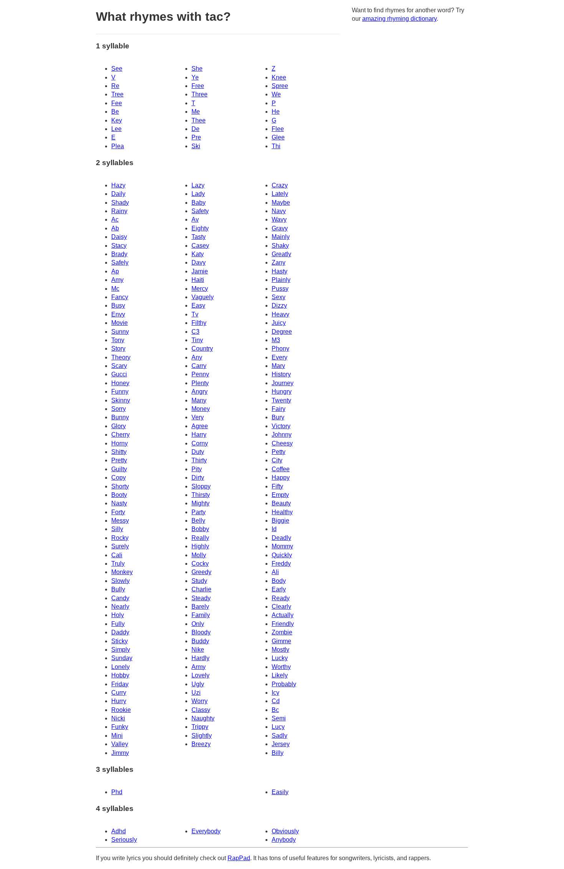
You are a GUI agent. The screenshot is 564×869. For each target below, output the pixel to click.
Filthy (198, 322)
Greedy (201, 572)
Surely (120, 546)
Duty (197, 452)
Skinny (120, 400)
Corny (199, 443)
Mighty (200, 503)
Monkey (122, 572)
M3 (276, 340)
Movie (119, 322)
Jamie (199, 271)
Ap (115, 271)
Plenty (200, 383)
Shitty (119, 452)
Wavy (279, 219)
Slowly (120, 581)
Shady (120, 202)
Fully (118, 624)
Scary (119, 365)
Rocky (120, 538)
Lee (116, 129)
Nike (197, 649)
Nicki (118, 718)
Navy (279, 211)
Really (200, 538)
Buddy (200, 641)
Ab (115, 228)
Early (279, 589)
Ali (275, 572)
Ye (195, 77)
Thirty (199, 460)
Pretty (119, 460)
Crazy (280, 185)
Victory (281, 426)
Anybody (284, 839)
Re (115, 86)
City (277, 460)
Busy (118, 305)
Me (195, 111)
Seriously (124, 839)
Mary (278, 365)
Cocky (200, 563)
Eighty (200, 228)
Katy (197, 254)
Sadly (279, 735)
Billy (278, 753)
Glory (118, 426)
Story (118, 348)
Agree (199, 426)
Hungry (282, 391)
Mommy (282, 546)
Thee (198, 120)
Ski (195, 146)
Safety (200, 211)
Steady (201, 598)
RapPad (239, 858)
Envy (118, 314)
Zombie (282, 632)
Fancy (119, 297)
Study (199, 581)
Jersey (281, 744)
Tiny (197, 340)
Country (202, 348)
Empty (280, 495)
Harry (198, 434)
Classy (200, 710)
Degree (282, 331)
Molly (198, 555)
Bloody (201, 632)
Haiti (197, 279)
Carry (198, 365)
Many (198, 400)
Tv (194, 314)
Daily (118, 193)
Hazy (118, 185)
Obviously (285, 831)
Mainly (281, 236)
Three (199, 94)
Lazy (197, 185)
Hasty (279, 271)
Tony (117, 340)
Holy (117, 615)
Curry (118, 692)
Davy (198, 262)
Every (279, 357)
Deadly (281, 538)
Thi (276, 146)
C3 (195, 331)
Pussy (280, 288)
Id (274, 529)
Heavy (280, 314)
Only (197, 624)
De (195, 129)
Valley (119, 744)
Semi (279, 718)
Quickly (282, 555)
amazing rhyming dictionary (399, 18)
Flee (278, 129)
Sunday (121, 658)
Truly (118, 563)
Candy (120, 598)
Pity (196, 469)
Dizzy (279, 305)
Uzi (196, 692)
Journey (283, 383)
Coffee (281, 469)
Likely (280, 675)
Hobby (120, 675)
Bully (118, 589)
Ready (281, 598)
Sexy (278, 297)
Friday (120, 684)
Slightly (201, 735)
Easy (198, 305)
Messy (120, 520)
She (197, 68)
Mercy (199, 288)
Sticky (119, 641)
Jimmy (120, 753)
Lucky (280, 658)
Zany (278, 262)
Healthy (282, 512)
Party (198, 512)
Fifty (277, 486)
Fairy (278, 409)
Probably (284, 684)
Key (116, 120)
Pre (196, 137)
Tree (117, 94)
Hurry (118, 701)
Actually (283, 615)
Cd (276, 701)
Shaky (280, 245)
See (116, 68)
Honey (120, 383)
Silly (117, 529)
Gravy (280, 228)
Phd (116, 792)
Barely (200, 606)
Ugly (197, 684)
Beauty (281, 503)
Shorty (120, 486)
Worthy (281, 667)
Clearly (281, 606)
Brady (119, 254)
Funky (119, 726)
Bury (278, 417)
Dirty (197, 477)
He (276, 111)
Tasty (198, 236)
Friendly (283, 624)
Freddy (281, 563)
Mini (117, 735)
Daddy (120, 632)
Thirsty (200, 495)
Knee (279, 77)
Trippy (199, 726)
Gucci (119, 374)
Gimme (281, 641)
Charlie (201, 589)
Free (197, 86)
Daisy (119, 236)
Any (196, 357)
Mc (115, 288)
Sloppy (201, 486)
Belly (198, 520)
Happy (281, 477)
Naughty (202, 718)
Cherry (120, 434)
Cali (116, 555)
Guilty (119, 469)
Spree (280, 86)
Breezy (201, 744)
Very (197, 417)
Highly (200, 546)
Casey (200, 245)
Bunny (120, 417)
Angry (199, 391)
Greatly (281, 254)
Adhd (118, 831)
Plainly (281, 279)
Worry (199, 701)
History (281, 374)
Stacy (119, 245)
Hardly (200, 658)
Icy (275, 692)
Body (279, 581)
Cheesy (282, 443)
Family (200, 615)
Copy (118, 477)
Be (115, 111)
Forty (118, 512)
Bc (275, 710)
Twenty (281, 400)
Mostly (280, 649)
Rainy (119, 211)
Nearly (120, 606)
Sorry (118, 409)
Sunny (120, 331)
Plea (117, 146)
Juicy (279, 322)
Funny (120, 391)
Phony (280, 348)
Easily (280, 792)
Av (195, 219)
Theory (120, 357)
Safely (120, 262)
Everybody (206, 831)
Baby (198, 202)
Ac (115, 219)
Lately (280, 193)
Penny (200, 374)
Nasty (119, 503)
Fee (116, 103)
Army (198, 667)
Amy (117, 279)
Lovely (200, 675)
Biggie (280, 520)
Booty (119, 495)
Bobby (200, 529)
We (276, 94)
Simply (120, 649)
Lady (198, 193)
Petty (278, 452)
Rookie (121, 710)
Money (200, 409)
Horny (119, 443)
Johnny (282, 434)
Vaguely (202, 297)
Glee (278, 137)
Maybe (281, 202)
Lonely (120, 667)
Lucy (278, 726)
